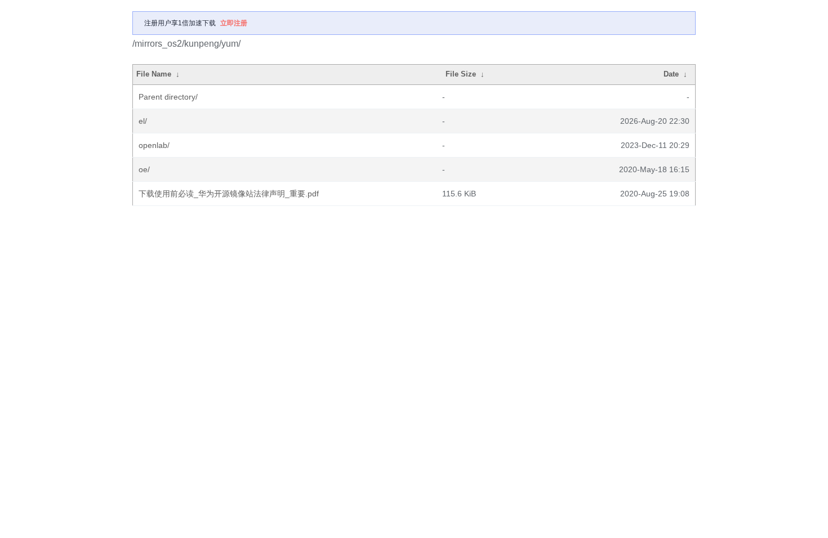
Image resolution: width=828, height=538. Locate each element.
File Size (461, 74)
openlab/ (154, 145)
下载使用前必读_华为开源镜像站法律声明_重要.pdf (229, 193)
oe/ (144, 169)
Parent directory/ (168, 96)
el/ (143, 120)
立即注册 (233, 23)
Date (671, 74)
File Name (153, 74)
